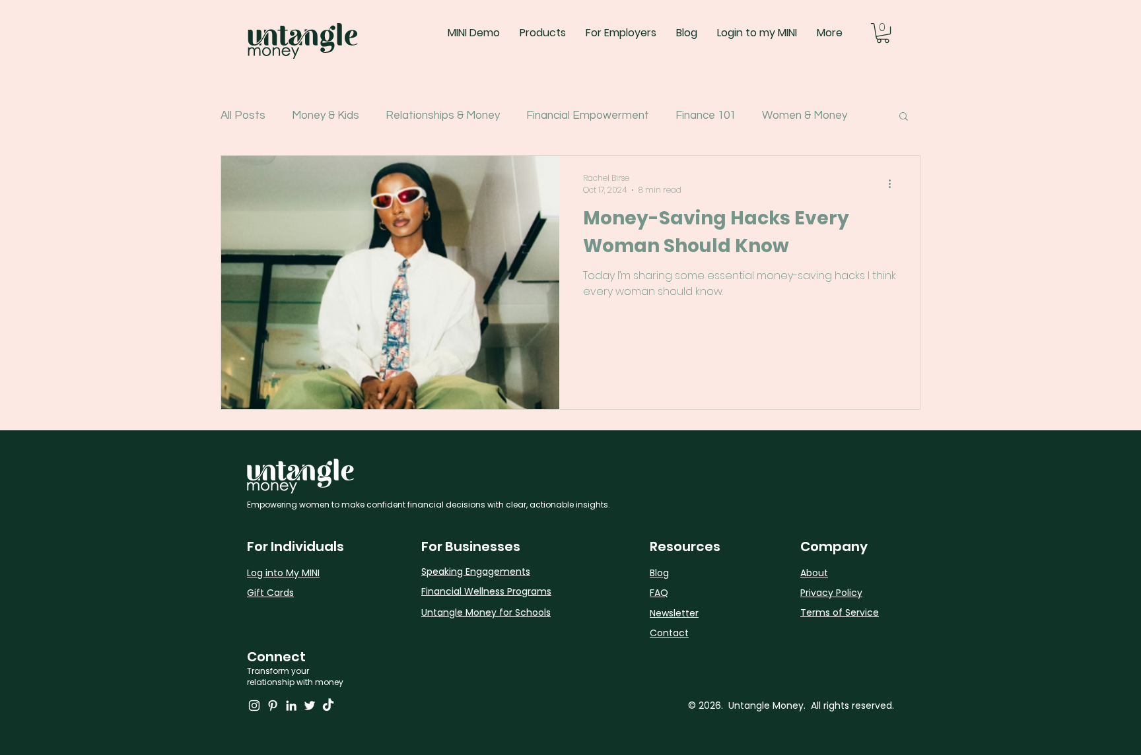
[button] (883, 33)
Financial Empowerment (587, 115)
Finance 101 (705, 115)
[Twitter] (309, 705)
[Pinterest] (272, 705)
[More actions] (894, 184)
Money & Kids (325, 115)
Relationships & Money (443, 115)
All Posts (243, 115)
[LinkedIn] (291, 705)
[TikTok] (328, 705)
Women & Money (804, 115)
